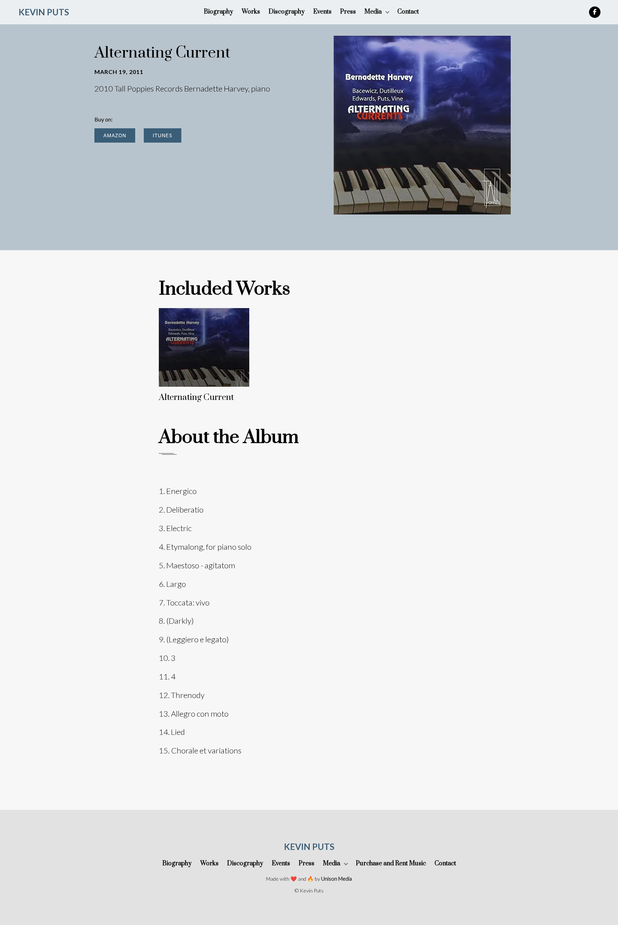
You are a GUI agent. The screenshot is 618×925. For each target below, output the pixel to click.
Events (322, 12)
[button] (376, 12)
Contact (408, 12)
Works (251, 12)
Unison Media (336, 879)
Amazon (114, 135)
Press (348, 12)
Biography (218, 12)
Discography (287, 12)
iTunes (162, 135)
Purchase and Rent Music (391, 863)
